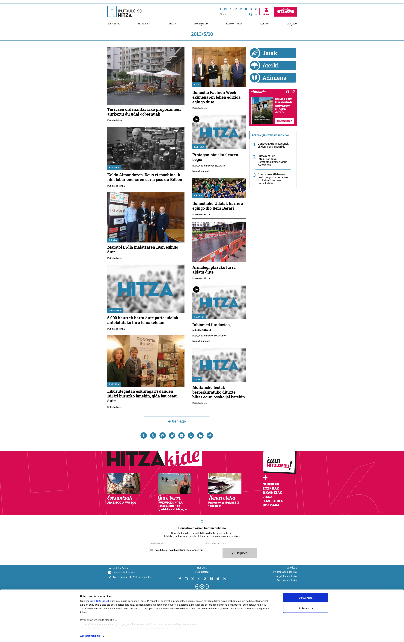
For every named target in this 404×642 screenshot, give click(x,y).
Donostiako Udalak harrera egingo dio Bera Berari (217, 206)
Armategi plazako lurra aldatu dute (214, 270)
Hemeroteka (272, 501)
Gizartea (199, 316)
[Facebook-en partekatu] (143, 435)
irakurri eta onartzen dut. (179, 550)
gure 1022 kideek (99, 601)
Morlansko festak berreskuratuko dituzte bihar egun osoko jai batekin (218, 392)
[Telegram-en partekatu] (181, 435)
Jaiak (197, 379)
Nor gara (270, 505)
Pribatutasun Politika (166, 550)
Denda (267, 497)
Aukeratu (304, 608)
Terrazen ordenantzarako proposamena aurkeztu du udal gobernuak (144, 112)
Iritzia (172, 23)
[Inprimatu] (210, 435)
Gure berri (270, 484)
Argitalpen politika (286, 576)
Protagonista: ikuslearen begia (215, 157)
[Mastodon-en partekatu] (162, 435)
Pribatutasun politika (285, 571)
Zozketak (270, 488)
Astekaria (143, 23)
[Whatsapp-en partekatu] (191, 435)
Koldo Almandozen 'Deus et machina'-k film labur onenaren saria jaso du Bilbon (144, 177)
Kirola (113, 240)
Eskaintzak (272, 492)
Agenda (264, 23)
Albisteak (113, 23)
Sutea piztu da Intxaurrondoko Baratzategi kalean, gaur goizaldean (272, 160)
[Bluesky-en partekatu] (172, 435)
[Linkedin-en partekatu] (200, 435)
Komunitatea (234, 23)
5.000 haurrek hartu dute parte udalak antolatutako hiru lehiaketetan (142, 320)
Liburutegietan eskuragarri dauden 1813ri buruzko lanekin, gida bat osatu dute (142, 396)
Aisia (197, 84)
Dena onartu (305, 597)
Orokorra (115, 310)
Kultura (114, 167)
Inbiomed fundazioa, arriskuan (211, 327)
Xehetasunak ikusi (90, 635)
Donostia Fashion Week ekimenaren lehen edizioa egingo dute (216, 97)
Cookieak (291, 567)
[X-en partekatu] (153, 435)
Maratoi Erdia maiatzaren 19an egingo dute (142, 249)
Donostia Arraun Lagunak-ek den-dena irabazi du (274, 145)
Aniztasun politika (287, 580)
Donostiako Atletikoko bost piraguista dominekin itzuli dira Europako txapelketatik (273, 179)
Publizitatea (202, 571)
